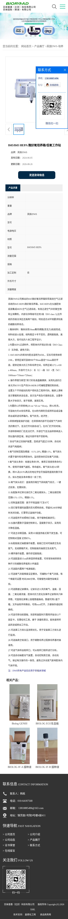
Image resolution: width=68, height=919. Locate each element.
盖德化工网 (30, 914)
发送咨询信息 (36, 175)
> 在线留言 (9, 850)
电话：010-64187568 (21, 801)
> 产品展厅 (34, 839)
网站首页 (26, 46)
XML (32, 909)
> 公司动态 (9, 839)
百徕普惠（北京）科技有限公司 (19, 904)
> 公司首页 (9, 834)
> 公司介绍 (34, 834)
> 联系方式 (34, 845)
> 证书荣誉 (9, 845)
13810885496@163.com (31, 808)
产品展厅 (39, 46)
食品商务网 (45, 914)
